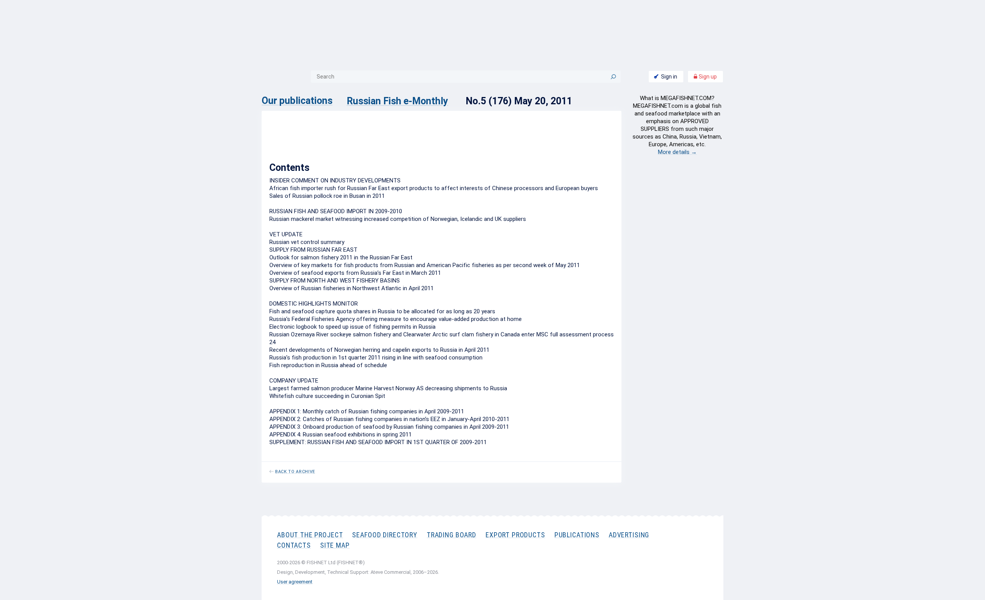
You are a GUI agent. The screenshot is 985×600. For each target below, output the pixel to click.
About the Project (310, 535)
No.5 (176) (319, 141)
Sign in (669, 77)
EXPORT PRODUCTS (515, 535)
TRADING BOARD (451, 535)
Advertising (629, 535)
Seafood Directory (384, 535)
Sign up (707, 77)
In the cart (542, 143)
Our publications (297, 100)
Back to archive (295, 471)
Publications (576, 535)
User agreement (294, 582)
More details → (677, 152)
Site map (335, 545)
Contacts (294, 545)
